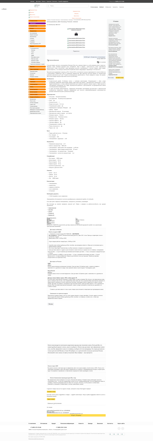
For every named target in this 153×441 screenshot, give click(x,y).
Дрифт (32, 55)
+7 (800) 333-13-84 (61, 427)
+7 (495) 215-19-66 (35, 427)
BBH (77, 219)
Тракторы (32, 74)
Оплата (50, 211)
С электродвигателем (34, 48)
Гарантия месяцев (54, 60)
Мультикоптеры (33, 36)
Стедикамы (32, 41)
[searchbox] (68, 5)
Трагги (32, 51)
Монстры (33, 50)
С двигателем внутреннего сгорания (37, 64)
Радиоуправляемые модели (35, 113)
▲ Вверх (4, 8)
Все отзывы (111, 77)
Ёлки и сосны (32, 100)
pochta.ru (50, 272)
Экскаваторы (32, 73)
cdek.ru (49, 265)
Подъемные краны (33, 71)
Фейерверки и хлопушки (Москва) (37, 109)
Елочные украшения (34, 102)
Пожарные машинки (34, 76)
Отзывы (51, 213)
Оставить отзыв (51, 391)
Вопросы (51, 215)
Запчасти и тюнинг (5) (76, 29)
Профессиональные (34, 34)
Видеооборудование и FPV (35, 43)
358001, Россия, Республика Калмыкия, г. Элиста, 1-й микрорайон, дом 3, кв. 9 (48, 429)
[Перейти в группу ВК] (119, 428)
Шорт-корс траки (34, 58)
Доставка (50, 209)
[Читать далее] (113, 65)
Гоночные (32, 38)
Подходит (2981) (50, 411)
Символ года (32, 104)
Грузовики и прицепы (35, 62)
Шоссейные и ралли (35, 57)
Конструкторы (33, 99)
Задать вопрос (51, 399)
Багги (32, 53)
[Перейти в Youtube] (122, 428)
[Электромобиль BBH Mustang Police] (76, 28)
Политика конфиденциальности (36, 438)
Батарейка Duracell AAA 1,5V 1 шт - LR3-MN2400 (58, 412)
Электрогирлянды (33, 106)
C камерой (32, 40)
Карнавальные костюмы (35, 111)
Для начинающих (33, 33)
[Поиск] (48, 5)
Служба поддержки (63, 1)
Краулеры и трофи (35, 60)
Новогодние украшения (35, 107)
